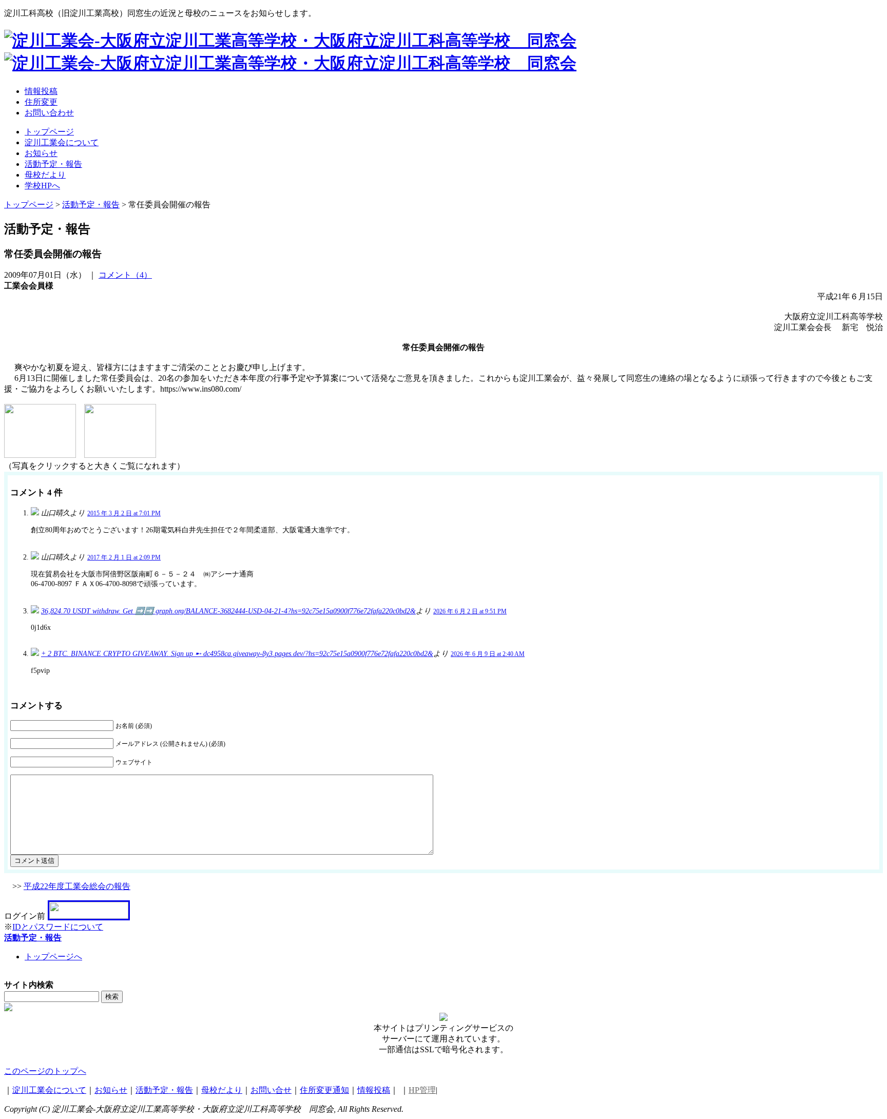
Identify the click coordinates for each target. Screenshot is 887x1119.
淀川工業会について (49, 1090)
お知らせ (110, 1090)
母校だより (221, 1090)
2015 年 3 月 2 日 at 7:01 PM (124, 513)
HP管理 (422, 1090)
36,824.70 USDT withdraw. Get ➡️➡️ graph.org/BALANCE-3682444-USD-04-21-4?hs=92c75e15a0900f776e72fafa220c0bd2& (228, 611)
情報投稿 (373, 1090)
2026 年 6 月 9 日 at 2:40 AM (488, 654)
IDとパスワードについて (57, 926)
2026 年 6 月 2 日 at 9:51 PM (470, 611)
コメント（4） (125, 275)
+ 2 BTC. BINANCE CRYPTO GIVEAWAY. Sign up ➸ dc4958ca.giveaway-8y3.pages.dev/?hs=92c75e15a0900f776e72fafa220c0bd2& (237, 653)
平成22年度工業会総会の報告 (77, 886)
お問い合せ (271, 1090)
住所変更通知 (324, 1090)
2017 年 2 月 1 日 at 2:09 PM (124, 557)
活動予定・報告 (33, 937)
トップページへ (53, 956)
